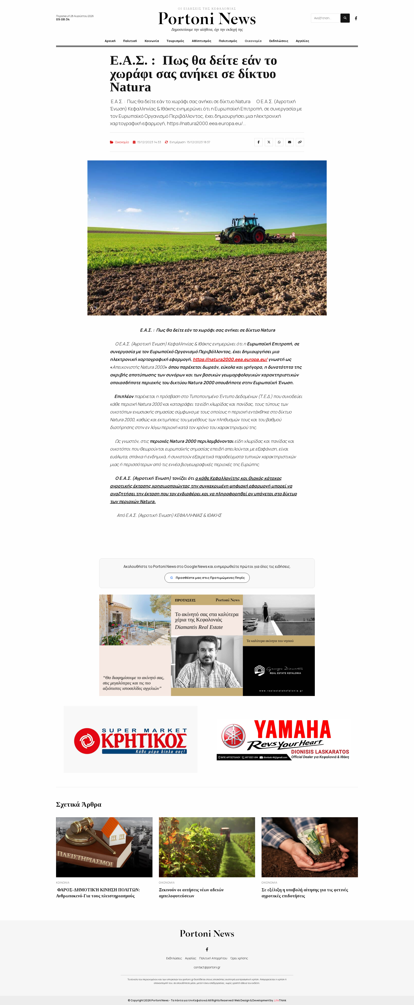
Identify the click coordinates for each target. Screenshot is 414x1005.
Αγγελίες (190, 958)
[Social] (356, 18)
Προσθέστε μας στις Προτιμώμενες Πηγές (207, 577)
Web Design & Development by (260, 1000)
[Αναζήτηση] (345, 18)
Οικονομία (122, 142)
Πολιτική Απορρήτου (213, 958)
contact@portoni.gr (207, 967)
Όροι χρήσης (239, 958)
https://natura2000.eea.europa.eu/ (230, 359)
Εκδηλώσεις (174, 958)
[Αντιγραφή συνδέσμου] (300, 142)
